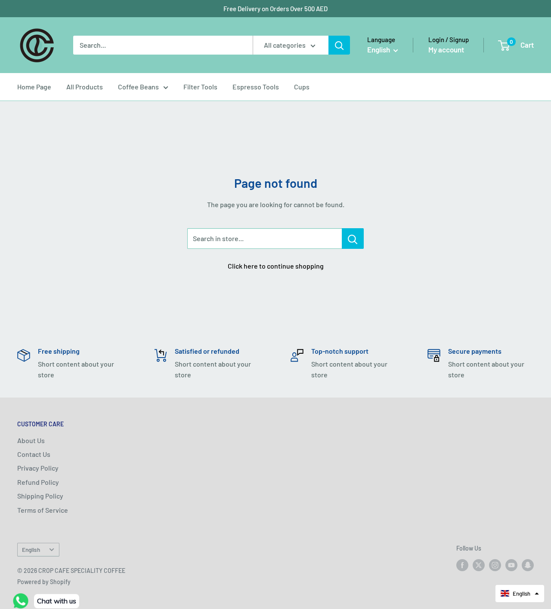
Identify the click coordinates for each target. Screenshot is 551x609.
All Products (84, 87)
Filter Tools (200, 87)
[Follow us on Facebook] (462, 565)
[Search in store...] (353, 238)
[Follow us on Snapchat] (528, 565)
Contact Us (33, 454)
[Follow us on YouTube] (511, 565)
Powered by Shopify (44, 581)
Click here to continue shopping (276, 266)
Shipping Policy (40, 496)
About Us (31, 440)
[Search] (339, 45)
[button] (519, 593)
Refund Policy (38, 482)
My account (446, 49)
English (31, 549)
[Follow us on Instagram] (495, 565)
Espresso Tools (255, 87)
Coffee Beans (138, 87)
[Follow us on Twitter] (479, 565)
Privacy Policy (38, 468)
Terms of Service (42, 510)
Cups (302, 87)
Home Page (34, 87)
